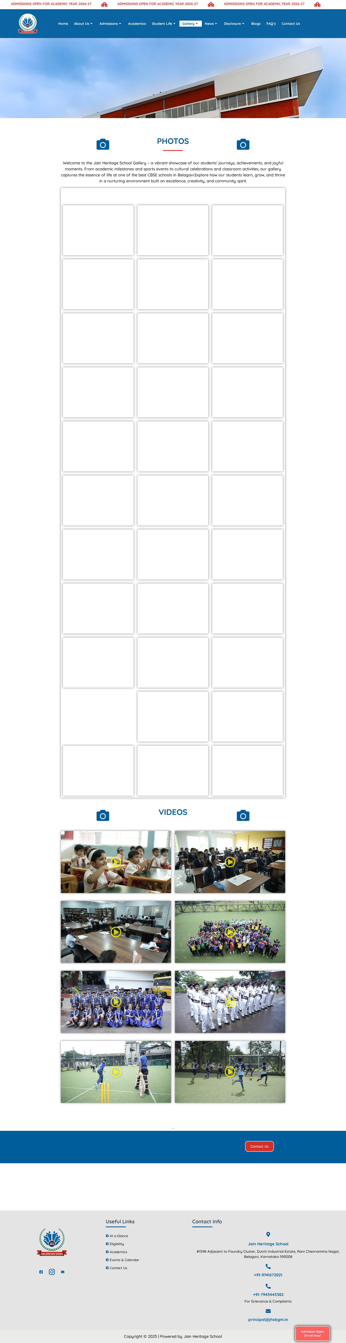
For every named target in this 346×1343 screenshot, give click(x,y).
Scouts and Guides (178, 194)
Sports (143, 194)
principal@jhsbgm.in (268, 1319)
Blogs (256, 23)
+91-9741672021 (268, 1274)
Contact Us (291, 23)
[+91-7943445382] (268, 1286)
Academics (137, 23)
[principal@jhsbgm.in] (268, 1311)
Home (63, 23)
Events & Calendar (124, 1260)
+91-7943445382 (268, 1294)
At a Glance (119, 1236)
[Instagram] (51, 1272)
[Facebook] (41, 1272)
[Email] (62, 1272)
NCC (210, 194)
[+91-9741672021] (268, 1266)
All (105, 194)
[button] (116, 862)
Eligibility (117, 1244)
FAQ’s (271, 23)
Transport (233, 194)
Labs (122, 194)
